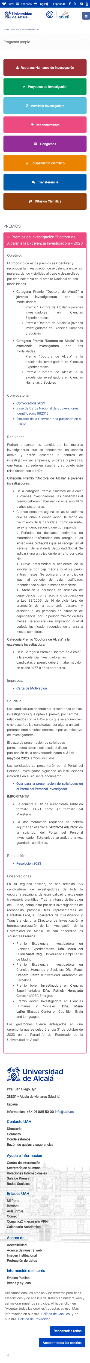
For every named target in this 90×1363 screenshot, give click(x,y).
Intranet (13, 1206)
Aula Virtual (15, 1211)
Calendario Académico (24, 1227)
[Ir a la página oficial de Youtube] (87, 4)
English (43, 4)
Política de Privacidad (34, 1319)
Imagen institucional (22, 1255)
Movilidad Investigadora (47, 106)
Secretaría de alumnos (23, 1168)
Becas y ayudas (19, 1283)
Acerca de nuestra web (24, 1250)
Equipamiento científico (48, 163)
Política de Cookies (55, 1314)
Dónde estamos (18, 1139)
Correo (12, 1216)
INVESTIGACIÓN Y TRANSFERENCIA (21, 29)
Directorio (14, 1129)
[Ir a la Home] (18, 13)
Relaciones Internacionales (27, 1173)
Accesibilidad (17, 1245)
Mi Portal (13, 1201)
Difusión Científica (47, 201)
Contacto (14, 1134)
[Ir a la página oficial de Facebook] (69, 4)
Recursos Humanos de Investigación (47, 67)
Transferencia (47, 182)
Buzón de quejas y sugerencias (30, 1144)
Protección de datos (22, 1260)
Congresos (47, 144)
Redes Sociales (18, 1184)
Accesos (26, 4)
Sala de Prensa (18, 1178)
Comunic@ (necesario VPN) (28, 1221)
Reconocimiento (48, 125)
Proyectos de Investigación (47, 87)
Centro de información (23, 1163)
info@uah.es (64, 1112)
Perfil (10, 4)
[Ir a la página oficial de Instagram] (81, 4)
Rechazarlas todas (67, 1331)
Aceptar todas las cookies (62, 1343)
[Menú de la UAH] (86, 16)
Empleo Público (18, 1278)
